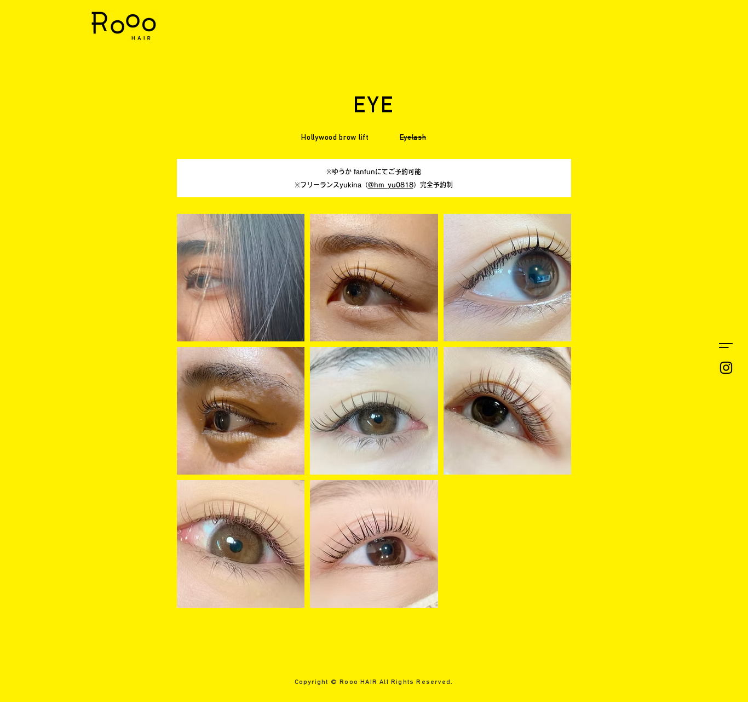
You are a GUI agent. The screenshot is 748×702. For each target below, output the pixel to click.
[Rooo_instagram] (726, 367)
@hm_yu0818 (390, 184)
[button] (726, 345)
